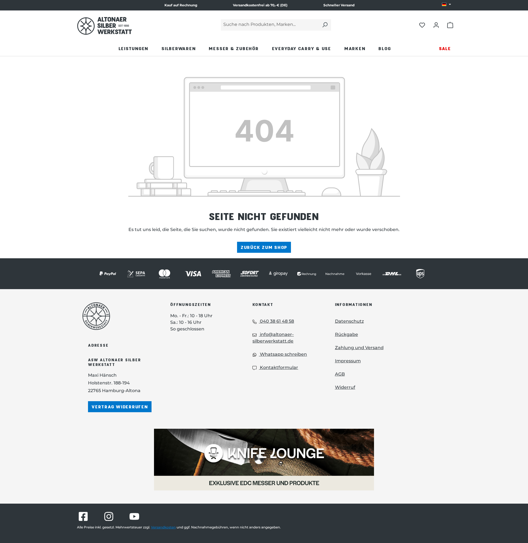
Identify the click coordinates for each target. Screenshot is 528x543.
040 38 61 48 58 (276, 321)
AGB (340, 374)
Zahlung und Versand (359, 347)
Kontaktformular (278, 367)
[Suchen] (324, 25)
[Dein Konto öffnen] (436, 25)
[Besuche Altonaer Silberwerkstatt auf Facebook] (83, 516)
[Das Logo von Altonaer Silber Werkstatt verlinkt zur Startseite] (104, 26)
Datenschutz (349, 321)
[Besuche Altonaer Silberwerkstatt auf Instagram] (109, 516)
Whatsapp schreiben (283, 354)
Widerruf (345, 387)
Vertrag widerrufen (120, 406)
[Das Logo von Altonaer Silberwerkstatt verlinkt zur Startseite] (118, 316)
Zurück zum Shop (264, 247)
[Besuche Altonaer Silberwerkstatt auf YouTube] (134, 516)
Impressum (348, 360)
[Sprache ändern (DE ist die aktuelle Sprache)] (446, 4)
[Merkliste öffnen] (422, 25)
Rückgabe (346, 334)
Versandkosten (163, 527)
